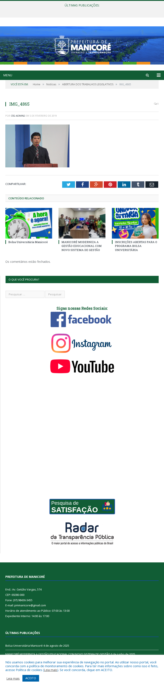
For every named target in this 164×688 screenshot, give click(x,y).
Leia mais (50, 670)
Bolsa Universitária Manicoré (28, 242)
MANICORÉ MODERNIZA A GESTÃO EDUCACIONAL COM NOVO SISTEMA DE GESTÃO (81, 10)
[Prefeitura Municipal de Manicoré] (82, 44)
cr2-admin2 (18, 115)
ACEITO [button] (30, 678)
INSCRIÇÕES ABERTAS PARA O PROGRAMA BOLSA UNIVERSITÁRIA (136, 246)
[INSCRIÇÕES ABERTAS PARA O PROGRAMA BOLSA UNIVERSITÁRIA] (135, 223)
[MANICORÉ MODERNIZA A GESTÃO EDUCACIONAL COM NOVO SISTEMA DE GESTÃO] (82, 223)
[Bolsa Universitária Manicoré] (28, 223)
